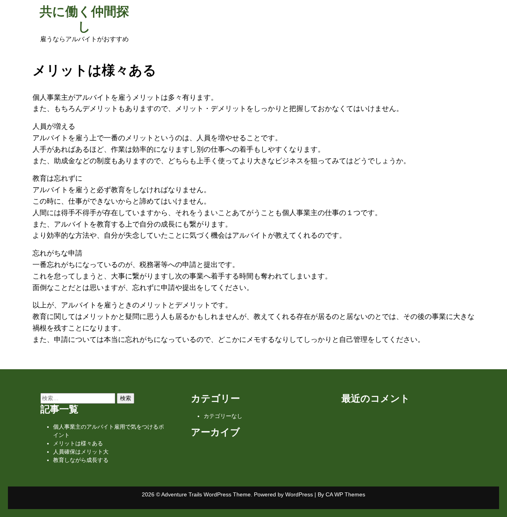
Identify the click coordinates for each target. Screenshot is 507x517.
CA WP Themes (345, 494)
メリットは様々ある (78, 443)
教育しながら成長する (81, 460)
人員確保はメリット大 (81, 451)
